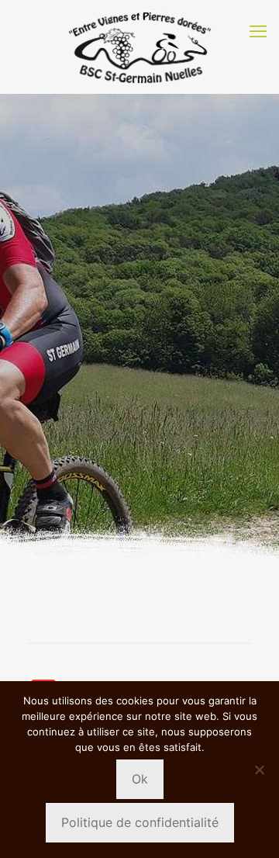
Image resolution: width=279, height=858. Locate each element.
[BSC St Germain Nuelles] (139, 46)
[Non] (259, 769)
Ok (140, 779)
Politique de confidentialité (140, 822)
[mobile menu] (258, 31)
